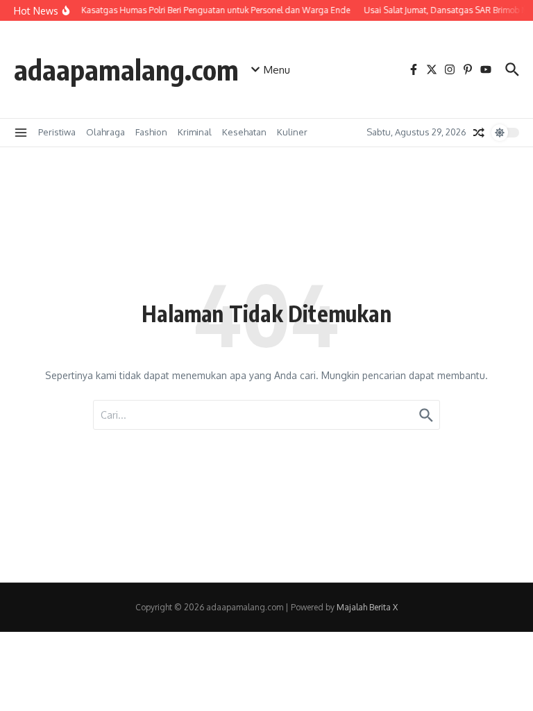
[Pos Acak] (478, 132)
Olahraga (105, 131)
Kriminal (195, 131)
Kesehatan (244, 131)
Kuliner (292, 131)
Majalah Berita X (367, 607)
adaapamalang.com (126, 69)
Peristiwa (57, 131)
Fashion (151, 131)
